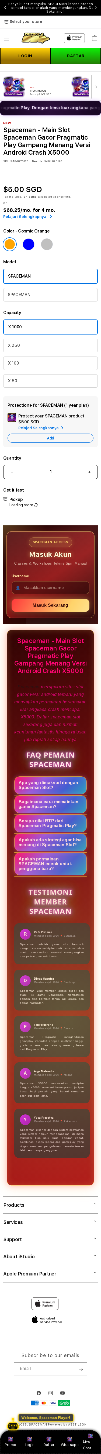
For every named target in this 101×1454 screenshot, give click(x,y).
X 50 (12, 380)
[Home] (35, 38)
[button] (6, 38)
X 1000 (15, 326)
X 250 (14, 345)
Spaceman (29, 687)
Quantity (12, 458)
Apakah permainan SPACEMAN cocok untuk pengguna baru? (45, 864)
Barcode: (37, 161)
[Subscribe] (81, 1369)
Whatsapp (70, 1444)
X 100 (13, 363)
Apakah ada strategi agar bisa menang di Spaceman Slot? (50, 842)
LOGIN (25, 55)
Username (20, 576)
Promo (10, 1444)
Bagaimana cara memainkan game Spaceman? (48, 804)
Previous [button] (5, 7)
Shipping (30, 196)
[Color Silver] (47, 244)
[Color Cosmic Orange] (9, 244)
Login (30, 1444)
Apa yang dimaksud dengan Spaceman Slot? (48, 785)
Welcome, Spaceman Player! (46, 1418)
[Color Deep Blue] (28, 244)
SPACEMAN (19, 276)
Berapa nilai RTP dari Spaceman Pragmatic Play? (48, 823)
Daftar (49, 1444)
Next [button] (96, 7)
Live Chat (87, 1444)
